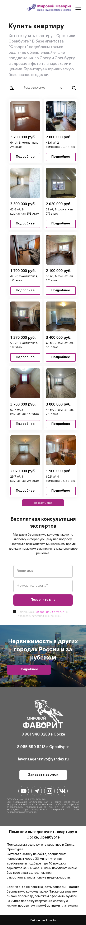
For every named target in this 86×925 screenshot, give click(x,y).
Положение (41, 612)
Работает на (43, 920)
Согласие (58, 612)
